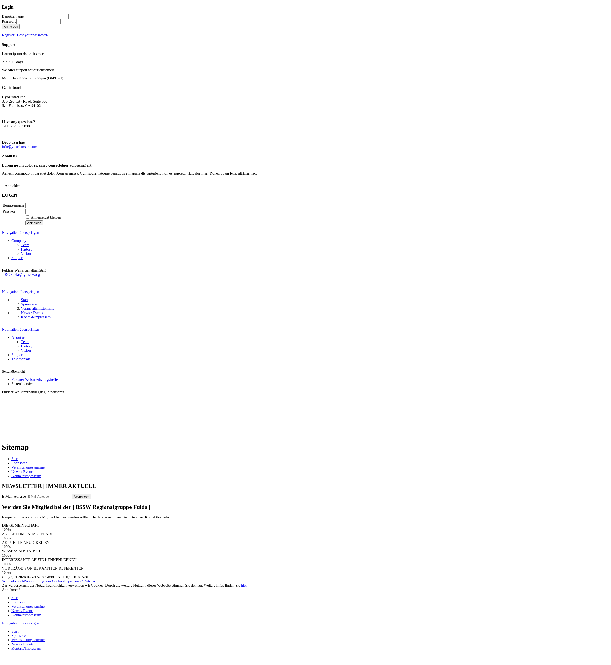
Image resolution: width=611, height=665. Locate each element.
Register (8, 35)
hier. (244, 585)
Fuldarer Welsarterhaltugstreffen (35, 379)
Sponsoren (19, 463)
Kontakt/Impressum (26, 476)
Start (14, 459)
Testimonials (20, 359)
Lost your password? (32, 35)
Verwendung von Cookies (44, 581)
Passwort (9, 21)
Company (18, 241)
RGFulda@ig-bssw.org (22, 274)
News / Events (22, 472)
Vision (26, 253)
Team (25, 245)
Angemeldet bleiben (46, 217)
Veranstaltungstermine (28, 467)
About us (18, 337)
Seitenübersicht (13, 581)
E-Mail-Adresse (14, 496)
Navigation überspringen (20, 232)
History (26, 249)
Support (17, 258)
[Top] (3, 661)
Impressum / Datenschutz (83, 581)
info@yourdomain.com (19, 147)
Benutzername (13, 16)
